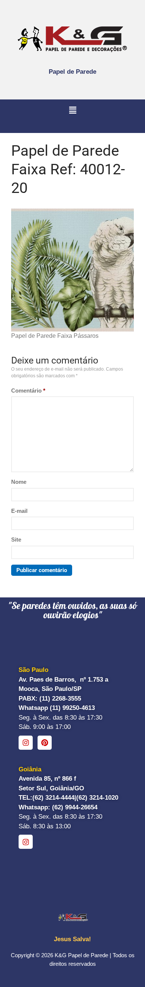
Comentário (28, 390)
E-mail (19, 511)
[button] (72, 111)
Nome (18, 482)
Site (16, 539)
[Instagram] (26, 743)
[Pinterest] (45, 743)
